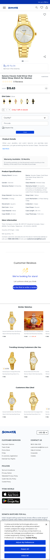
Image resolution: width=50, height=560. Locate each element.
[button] (25, 67)
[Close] (46, 524)
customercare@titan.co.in (39, 447)
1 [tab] (23, 62)
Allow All (24, 556)
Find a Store (6, 450)
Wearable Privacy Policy (10, 476)
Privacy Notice (7, 473)
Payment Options (8, 444)
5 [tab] (29, 62)
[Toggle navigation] (5, 7)
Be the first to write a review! (25, 287)
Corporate (34, 453)
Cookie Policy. (31, 538)
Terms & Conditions (8, 470)
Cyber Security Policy (9, 479)
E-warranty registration (10, 456)
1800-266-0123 (36, 444)
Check (25, 132)
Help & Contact (36, 450)
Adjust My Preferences (25, 542)
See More (5, 149)
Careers (33, 456)
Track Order (6, 447)
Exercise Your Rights (8, 459)
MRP (4, 88)
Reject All (25, 549)
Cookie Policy (6, 481)
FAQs (4, 453)
